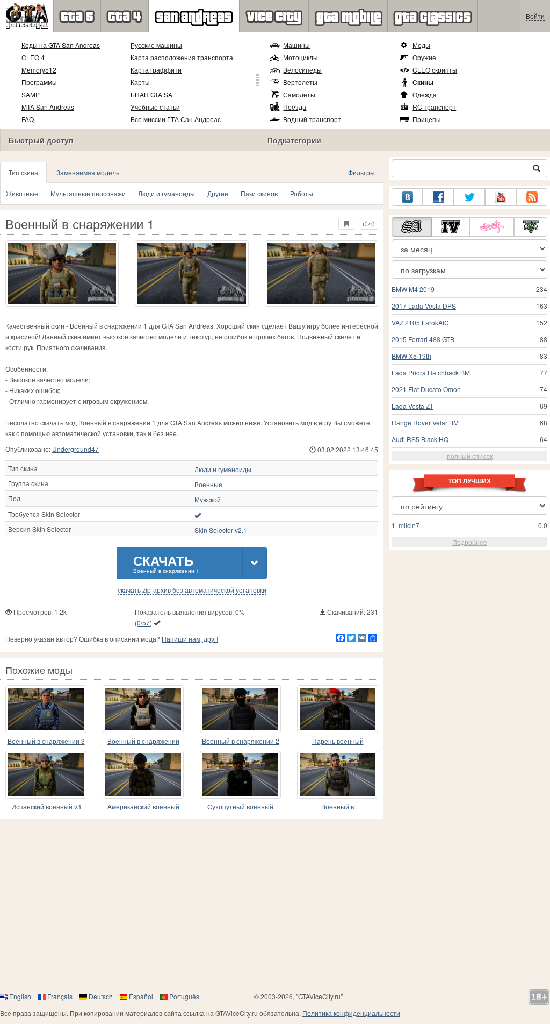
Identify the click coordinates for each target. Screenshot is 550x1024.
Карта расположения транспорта (182, 57)
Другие (217, 193)
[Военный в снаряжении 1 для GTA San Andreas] (62, 273)
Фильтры (361, 172)
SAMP (30, 94)
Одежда (424, 94)
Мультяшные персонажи (88, 193)
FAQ (27, 119)
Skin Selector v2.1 (220, 530)
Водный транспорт (312, 119)
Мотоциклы (300, 57)
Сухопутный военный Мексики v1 (240, 807)
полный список (470, 455)
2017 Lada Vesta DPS (424, 305)
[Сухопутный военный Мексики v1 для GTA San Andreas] (240, 775)
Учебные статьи (155, 106)
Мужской (207, 499)
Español (141, 996)
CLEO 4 (33, 57)
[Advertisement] (275, 905)
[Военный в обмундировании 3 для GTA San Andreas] (337, 775)
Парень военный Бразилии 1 (338, 741)
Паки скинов (259, 193)
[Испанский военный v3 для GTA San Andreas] (45, 775)
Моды (421, 44)
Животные (22, 193)
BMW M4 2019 (413, 289)
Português (184, 996)
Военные (208, 484)
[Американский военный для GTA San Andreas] (143, 775)
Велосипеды (302, 69)
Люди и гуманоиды (166, 193)
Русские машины (156, 44)
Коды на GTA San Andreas (60, 44)
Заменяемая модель (87, 172)
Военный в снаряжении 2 (240, 740)
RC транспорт (434, 106)
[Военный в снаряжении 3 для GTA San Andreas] (45, 709)
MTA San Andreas (47, 106)
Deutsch (101, 996)
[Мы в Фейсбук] (438, 197)
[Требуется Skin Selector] (197, 514)
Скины (422, 82)
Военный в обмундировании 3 (337, 807)
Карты (140, 82)
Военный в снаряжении (143, 740)
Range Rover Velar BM (425, 422)
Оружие (424, 57)
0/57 (143, 622)
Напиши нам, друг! (190, 638)
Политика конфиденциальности (351, 1013)
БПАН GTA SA (151, 94)
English (20, 996)
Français (60, 996)
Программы (39, 82)
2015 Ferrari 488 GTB (423, 339)
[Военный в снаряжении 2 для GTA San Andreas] (240, 709)
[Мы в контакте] (407, 197)
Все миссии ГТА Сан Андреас (176, 119)
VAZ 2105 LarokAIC (420, 322)
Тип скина (23, 172)
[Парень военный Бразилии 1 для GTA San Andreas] (337, 709)
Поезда (294, 106)
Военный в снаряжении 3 (46, 740)
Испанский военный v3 (46, 806)
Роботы (301, 193)
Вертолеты (300, 82)
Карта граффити (156, 69)
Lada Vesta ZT (412, 405)
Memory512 (38, 69)
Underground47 (75, 448)
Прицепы (426, 119)
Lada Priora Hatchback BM (431, 372)
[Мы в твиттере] (469, 197)
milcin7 (409, 525)
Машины (296, 44)
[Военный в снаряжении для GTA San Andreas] (143, 709)
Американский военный (143, 806)
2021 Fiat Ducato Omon (426, 389)
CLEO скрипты (434, 69)
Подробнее (469, 541)
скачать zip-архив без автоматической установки (192, 590)
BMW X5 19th (411, 355)
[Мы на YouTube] (500, 197)
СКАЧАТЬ (166, 562)
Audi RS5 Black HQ (420, 439)
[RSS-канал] (531, 197)
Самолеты (299, 94)
